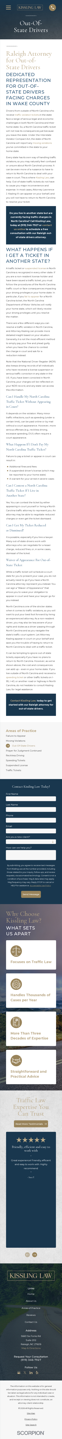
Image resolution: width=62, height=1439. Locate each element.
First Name (12, 794)
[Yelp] (37, 1372)
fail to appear (31, 296)
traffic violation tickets (27, 114)
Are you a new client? (18, 837)
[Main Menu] (8, 7)
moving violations (42, 143)
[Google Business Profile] (18, 1372)
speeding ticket (14, 677)
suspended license (35, 268)
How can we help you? (19, 847)
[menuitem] (31, 735)
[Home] (30, 7)
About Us (31, 1301)
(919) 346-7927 (31, 1360)
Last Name (12, 804)
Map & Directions (31, 1348)
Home (30, 1294)
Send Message (31, 894)
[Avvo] (43, 1372)
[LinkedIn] (31, 1372)
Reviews (30, 1315)
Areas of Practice (31, 1308)
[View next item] (34, 1254)
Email (9, 826)
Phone (9, 815)
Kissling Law (42, 177)
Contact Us (31, 1322)
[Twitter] (25, 1372)
